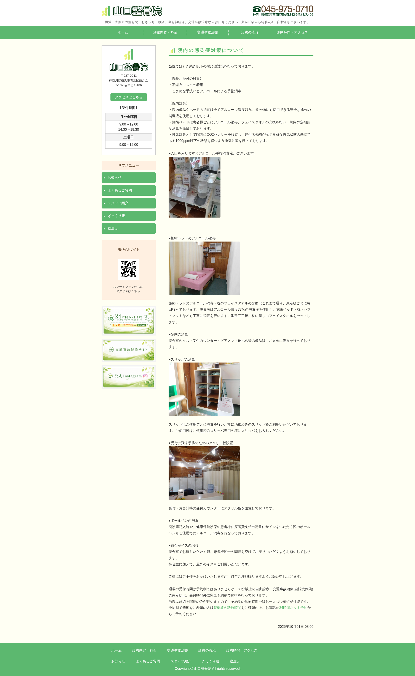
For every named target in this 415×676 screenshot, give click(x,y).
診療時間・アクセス (292, 32)
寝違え (113, 228)
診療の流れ (250, 32)
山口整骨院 (202, 668)
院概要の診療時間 (227, 607)
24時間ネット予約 (293, 607)
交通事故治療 (207, 32)
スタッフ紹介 (118, 203)
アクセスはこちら (128, 97)
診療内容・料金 (165, 32)
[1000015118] (129, 385)
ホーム (123, 32)
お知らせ (114, 177)
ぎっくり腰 (116, 216)
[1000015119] (129, 331)
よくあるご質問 (120, 190)
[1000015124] (129, 358)
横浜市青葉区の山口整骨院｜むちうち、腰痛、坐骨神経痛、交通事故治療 (132, 10)
